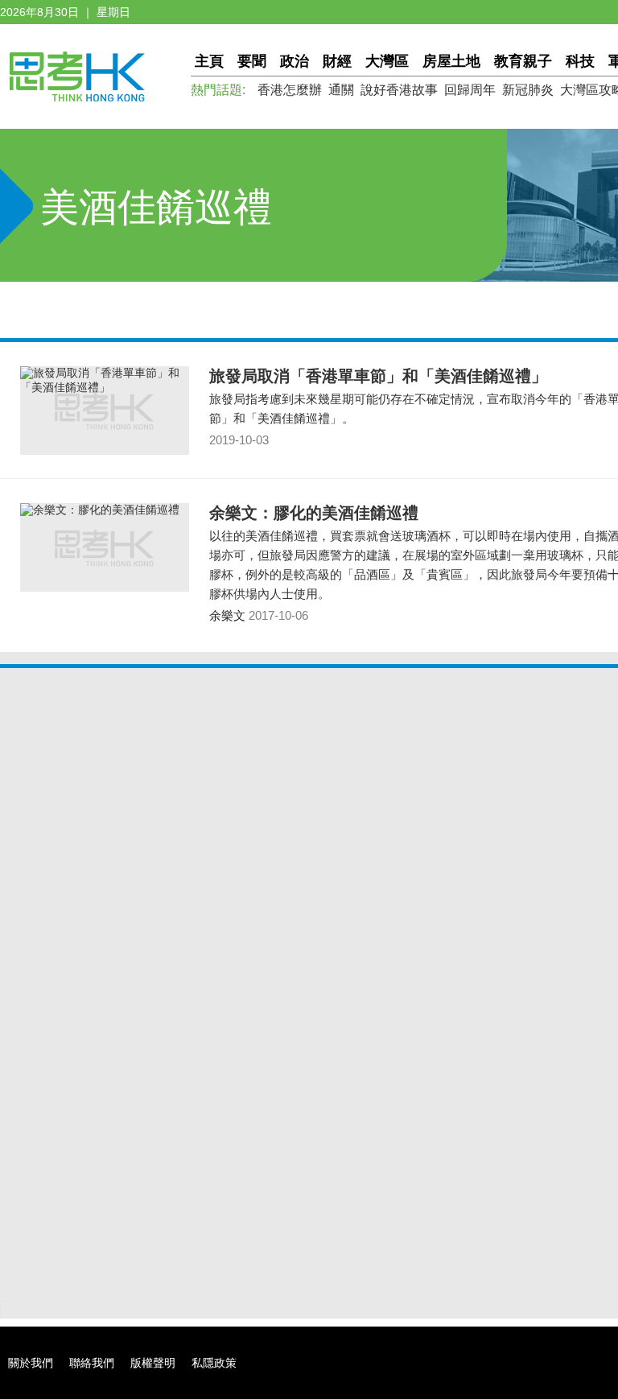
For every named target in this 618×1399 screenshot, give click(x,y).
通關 (341, 90)
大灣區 (387, 61)
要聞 (251, 61)
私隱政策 (214, 1362)
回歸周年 (470, 90)
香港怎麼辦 (290, 90)
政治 (294, 61)
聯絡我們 (91, 1362)
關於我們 (30, 1362)
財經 (337, 61)
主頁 (209, 61)
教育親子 (523, 61)
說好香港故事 (399, 90)
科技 (580, 61)
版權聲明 (152, 1362)
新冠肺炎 (528, 90)
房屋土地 (451, 61)
